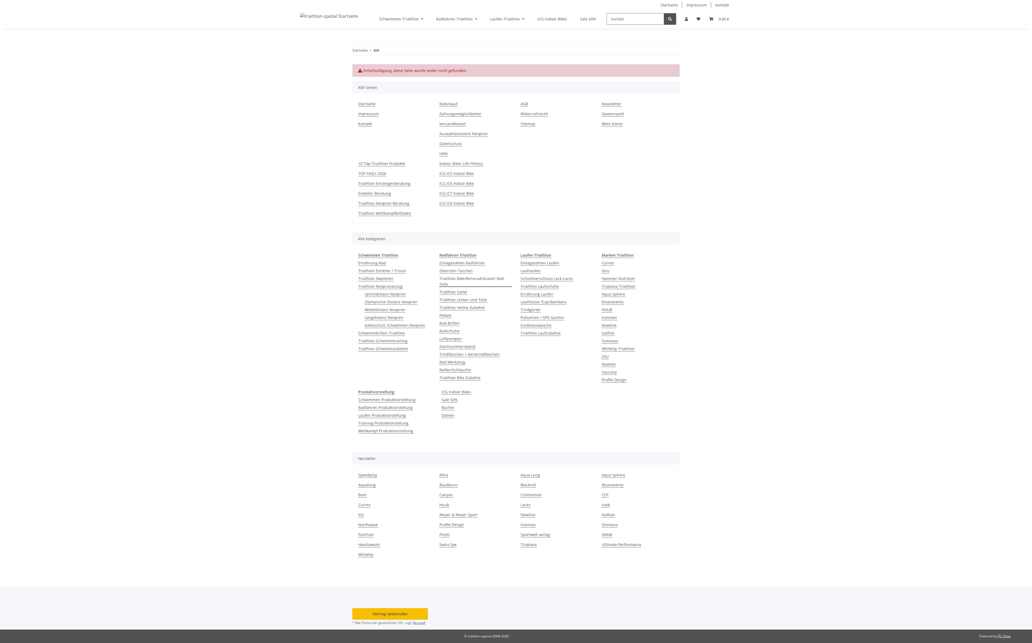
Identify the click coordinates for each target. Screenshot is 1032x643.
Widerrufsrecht (534, 113)
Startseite (669, 5)
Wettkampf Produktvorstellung (385, 430)
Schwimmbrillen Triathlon (381, 333)
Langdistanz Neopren (384, 317)
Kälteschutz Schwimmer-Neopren (395, 325)
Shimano (610, 524)
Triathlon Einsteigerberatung (384, 183)
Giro (605, 270)
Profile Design (614, 379)
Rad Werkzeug (452, 362)
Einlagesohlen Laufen (540, 262)
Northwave (368, 524)
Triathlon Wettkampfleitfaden (384, 213)
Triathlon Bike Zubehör (460, 377)
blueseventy (613, 301)
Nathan (608, 514)
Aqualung (367, 484)
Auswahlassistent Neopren (463, 133)
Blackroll (528, 484)
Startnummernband (457, 346)
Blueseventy (613, 484)
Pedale (445, 315)
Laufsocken (531, 270)
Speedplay (367, 474)
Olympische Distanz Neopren (391, 301)
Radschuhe (449, 330)
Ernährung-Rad (372, 262)
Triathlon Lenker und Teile (463, 299)
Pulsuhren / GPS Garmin (542, 317)
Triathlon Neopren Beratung (383, 203)
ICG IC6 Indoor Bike (456, 183)
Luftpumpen (450, 338)
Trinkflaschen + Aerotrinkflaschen (469, 354)
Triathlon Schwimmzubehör (383, 348)
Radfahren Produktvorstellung (385, 407)
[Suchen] (670, 19)
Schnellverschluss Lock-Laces (547, 278)
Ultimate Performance (621, 544)
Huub (444, 504)
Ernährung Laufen (537, 294)
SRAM (607, 534)
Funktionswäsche (536, 325)
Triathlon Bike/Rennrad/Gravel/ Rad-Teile (472, 281)
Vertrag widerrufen (389, 613)
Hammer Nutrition (618, 278)
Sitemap (528, 123)
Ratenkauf (448, 103)
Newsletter (611, 103)
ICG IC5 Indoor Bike (456, 173)
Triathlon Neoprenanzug (380, 286)
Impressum (696, 5)
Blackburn (448, 484)
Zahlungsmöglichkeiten (460, 113)
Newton (609, 364)
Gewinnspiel (613, 113)
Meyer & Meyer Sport (458, 514)
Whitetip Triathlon (618, 348)
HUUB (607, 309)
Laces (526, 504)
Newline (609, 325)
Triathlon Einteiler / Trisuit (382, 270)
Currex (608, 262)
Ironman (609, 317)
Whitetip (366, 554)
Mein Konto (612, 123)
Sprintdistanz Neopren (385, 294)
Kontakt (722, 5)
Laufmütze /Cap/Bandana (544, 301)
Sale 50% (450, 399)
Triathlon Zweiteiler (375, 278)
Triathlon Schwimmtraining (382, 340)
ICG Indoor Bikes (456, 391)
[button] (686, 19)
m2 (361, 514)
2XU (605, 356)
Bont (362, 494)
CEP (605, 494)
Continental (531, 494)
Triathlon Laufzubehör (541, 333)
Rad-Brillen (449, 323)
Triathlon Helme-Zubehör (462, 307)
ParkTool (366, 534)
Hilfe (443, 153)
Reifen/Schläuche (455, 369)
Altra (443, 474)
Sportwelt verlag (535, 534)
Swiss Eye (448, 544)
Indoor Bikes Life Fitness (461, 163)
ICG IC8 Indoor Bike (456, 203)
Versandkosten (452, 123)
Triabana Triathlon (618, 286)
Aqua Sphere (613, 294)
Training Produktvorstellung (383, 423)
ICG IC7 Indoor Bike (456, 193)
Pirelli (444, 534)
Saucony (609, 372)
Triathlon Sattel (453, 291)
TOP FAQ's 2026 (372, 173)
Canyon (446, 494)
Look (606, 504)
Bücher (448, 407)
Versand (419, 622)
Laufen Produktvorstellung (382, 415)
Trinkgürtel (530, 309)
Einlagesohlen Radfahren (462, 262)
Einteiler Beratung (374, 193)
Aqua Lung (530, 474)
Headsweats (369, 544)
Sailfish (608, 333)
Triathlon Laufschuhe (540, 286)
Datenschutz (450, 143)
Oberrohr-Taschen (456, 270)
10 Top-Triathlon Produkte (381, 163)
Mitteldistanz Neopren (385, 309)
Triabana (529, 544)
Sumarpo (610, 340)
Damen (448, 415)
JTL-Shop (1004, 636)
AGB (524, 103)
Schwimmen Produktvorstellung (386, 399)
